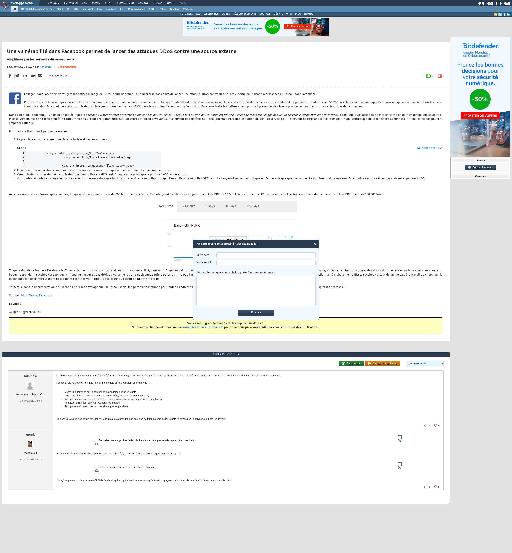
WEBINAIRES (211, 14)
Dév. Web (111, 9)
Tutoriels (70, 3)
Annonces (45, 67)
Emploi (143, 3)
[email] (266, 262)
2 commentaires (67, 67)
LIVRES (226, 14)
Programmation (136, 9)
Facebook (46, 296)
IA (68, 9)
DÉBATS (278, 14)
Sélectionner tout (430, 148)
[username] (266, 255)
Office (163, 9)
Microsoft (87, 9)
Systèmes (188, 9)
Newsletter (125, 3)
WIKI (289, 14)
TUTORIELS (186, 14)
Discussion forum (482, 167)
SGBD (152, 9)
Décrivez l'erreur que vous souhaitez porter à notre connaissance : (235, 272)
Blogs (95, 3)
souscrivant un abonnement (203, 327)
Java (99, 9)
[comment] (256, 291)
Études (157, 3)
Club (182, 3)
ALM (75, 9)
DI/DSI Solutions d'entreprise (36, 9)
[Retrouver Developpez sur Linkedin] (508, 14)
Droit (171, 3)
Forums (53, 3)
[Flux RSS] (495, 14)
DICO (298, 14)
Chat (108, 3)
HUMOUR (309, 14)
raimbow (30, 376)
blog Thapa (29, 296)
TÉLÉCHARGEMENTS (244, 14)
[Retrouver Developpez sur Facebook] (504, 14)
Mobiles (174, 9)
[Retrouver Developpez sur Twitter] (500, 14)
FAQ (84, 3)
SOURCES (265, 14)
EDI (122, 9)
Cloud (60, 9)
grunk (30, 434)
